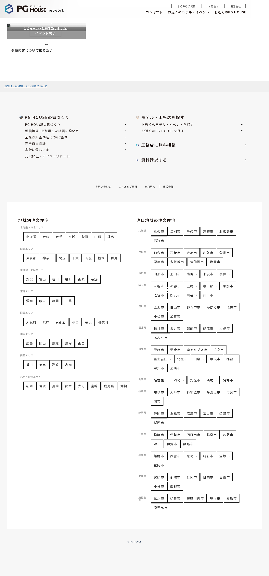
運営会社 (236, 6)
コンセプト (154, 12)
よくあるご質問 (186, 6)
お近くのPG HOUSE (230, 12)
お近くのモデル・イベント (189, 12)
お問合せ (213, 6)
